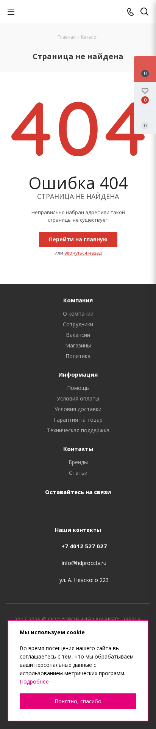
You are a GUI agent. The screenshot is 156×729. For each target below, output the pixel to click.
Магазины (78, 345)
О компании (78, 313)
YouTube (76, 509)
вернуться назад (82, 253)
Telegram (57, 509)
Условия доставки (78, 409)
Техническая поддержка (78, 430)
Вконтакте (38, 509)
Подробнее (34, 681)
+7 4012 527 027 (84, 546)
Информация (78, 374)
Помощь (78, 387)
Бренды (78, 462)
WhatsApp (114, 509)
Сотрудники (78, 324)
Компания (78, 300)
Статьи (78, 472)
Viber (95, 509)
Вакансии (78, 334)
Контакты (78, 448)
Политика (78, 356)
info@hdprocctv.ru (84, 563)
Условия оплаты (78, 398)
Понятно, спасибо (78, 701)
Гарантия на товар (78, 419)
